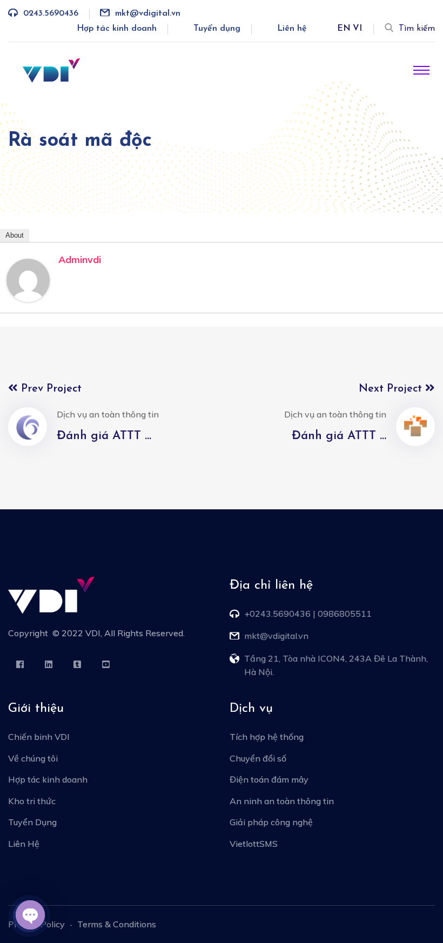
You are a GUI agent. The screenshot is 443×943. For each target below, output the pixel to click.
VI (357, 28)
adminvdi (79, 259)
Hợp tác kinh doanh (117, 28)
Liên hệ (292, 28)
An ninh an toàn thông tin (282, 801)
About (14, 235)
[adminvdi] (28, 279)
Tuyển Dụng (32, 822)
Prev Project (50, 388)
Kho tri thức (32, 801)
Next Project (392, 388)
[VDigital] (51, 69)
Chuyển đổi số (258, 758)
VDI (92, 633)
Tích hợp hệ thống (267, 736)
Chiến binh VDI (39, 736)
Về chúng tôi (33, 758)
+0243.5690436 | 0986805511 (308, 613)
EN (344, 28)
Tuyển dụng (216, 28)
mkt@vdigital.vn (147, 13)
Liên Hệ (23, 843)
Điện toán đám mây (269, 779)
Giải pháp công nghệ (271, 822)
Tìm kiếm (417, 28)
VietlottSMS (254, 843)
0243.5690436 (50, 13)
